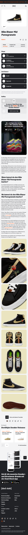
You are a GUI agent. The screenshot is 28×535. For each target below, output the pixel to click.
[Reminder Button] (23, 39)
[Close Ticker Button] (26, 2)
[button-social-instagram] (10, 421)
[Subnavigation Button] (2, 6)
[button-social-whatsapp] (15, 421)
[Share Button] (20, 39)
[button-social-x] (21, 421)
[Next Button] (6, 445)
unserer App (8, 215)
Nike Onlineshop (10, 223)
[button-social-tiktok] (18, 421)
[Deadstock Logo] (14, 6)
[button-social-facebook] (12, 421)
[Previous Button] (3, 445)
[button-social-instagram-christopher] (7, 421)
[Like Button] (26, 39)
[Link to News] (4, 6)
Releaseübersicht (8, 227)
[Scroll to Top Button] (25, 457)
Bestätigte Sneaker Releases (13, 427)
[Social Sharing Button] (7, 417)
